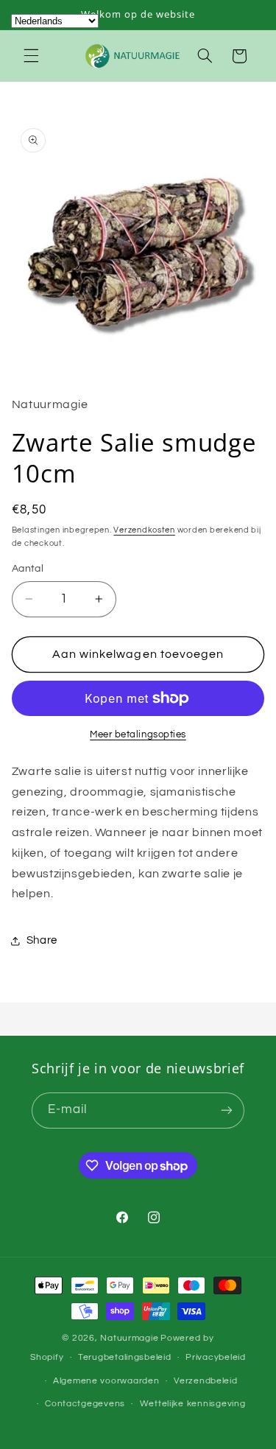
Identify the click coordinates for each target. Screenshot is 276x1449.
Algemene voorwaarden (106, 1381)
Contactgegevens (85, 1404)
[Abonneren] (227, 1110)
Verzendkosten (144, 530)
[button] (31, 56)
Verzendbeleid (206, 1381)
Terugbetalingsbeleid (124, 1357)
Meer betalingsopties (138, 735)
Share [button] (41, 940)
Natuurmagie (129, 1338)
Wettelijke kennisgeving (193, 1404)
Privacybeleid (215, 1357)
